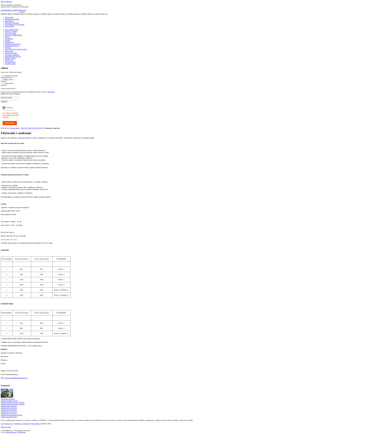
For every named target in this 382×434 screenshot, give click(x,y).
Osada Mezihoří (6, 10)
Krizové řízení (9, 26)
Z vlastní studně (8, 83)
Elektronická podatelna (12, 19)
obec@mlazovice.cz (7, 424)
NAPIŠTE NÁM (10, 64)
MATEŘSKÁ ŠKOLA (12, 46)
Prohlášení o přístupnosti (22, 424)
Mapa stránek (35, 424)
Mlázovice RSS (6, 427)
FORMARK (22, 432)
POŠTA (7, 37)
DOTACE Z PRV (10, 33)
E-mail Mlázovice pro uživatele (14, 24)
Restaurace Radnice (11, 53)
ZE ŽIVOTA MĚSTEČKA (13, 35)
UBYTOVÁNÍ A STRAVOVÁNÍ (16, 49)
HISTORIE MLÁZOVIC (13, 56)
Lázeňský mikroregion (19, 10)
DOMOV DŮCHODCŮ (13, 44)
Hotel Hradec (9, 51)
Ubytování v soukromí (12, 55)
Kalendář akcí (9, 21)
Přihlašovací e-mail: (7, 94)
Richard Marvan (11, 432)
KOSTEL (8, 48)
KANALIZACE (10, 62)
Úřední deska (9, 17)
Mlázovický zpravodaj (12, 23)
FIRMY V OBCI (10, 58)
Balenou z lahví (8, 79)
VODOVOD (9, 60)
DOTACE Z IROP (11, 31)
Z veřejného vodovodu (10, 76)
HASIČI (7, 40)
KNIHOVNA (9, 42)
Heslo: (3, 97)
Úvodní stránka (14, 128)
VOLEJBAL (9, 39)
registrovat (51, 92)
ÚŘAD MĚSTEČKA (12, 30)
